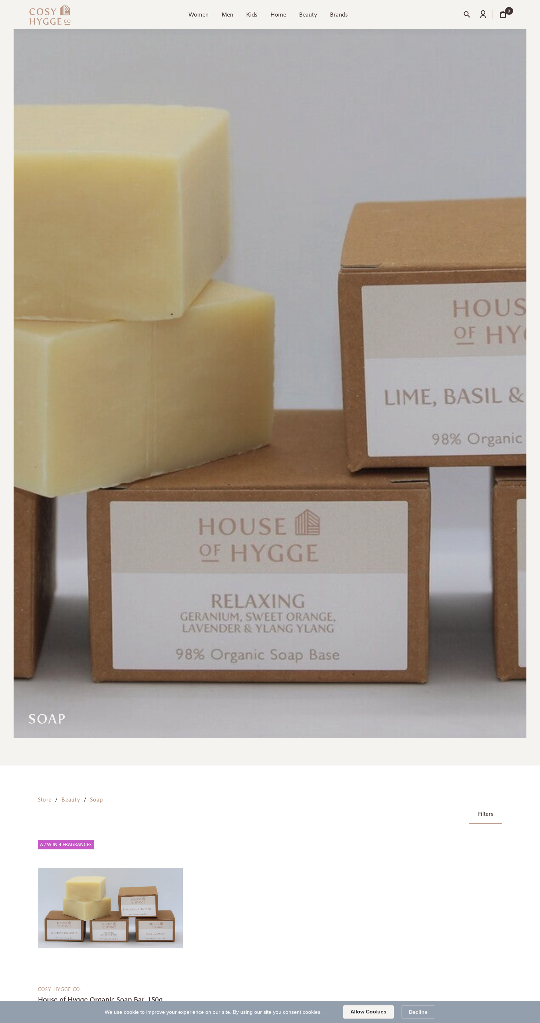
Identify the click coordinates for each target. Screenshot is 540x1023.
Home (278, 14)
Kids (251, 14)
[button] (198, 17)
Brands (339, 14)
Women (198, 14)
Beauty (308, 14)
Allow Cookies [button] (368, 1012)
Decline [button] (418, 1012)
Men (227, 14)
